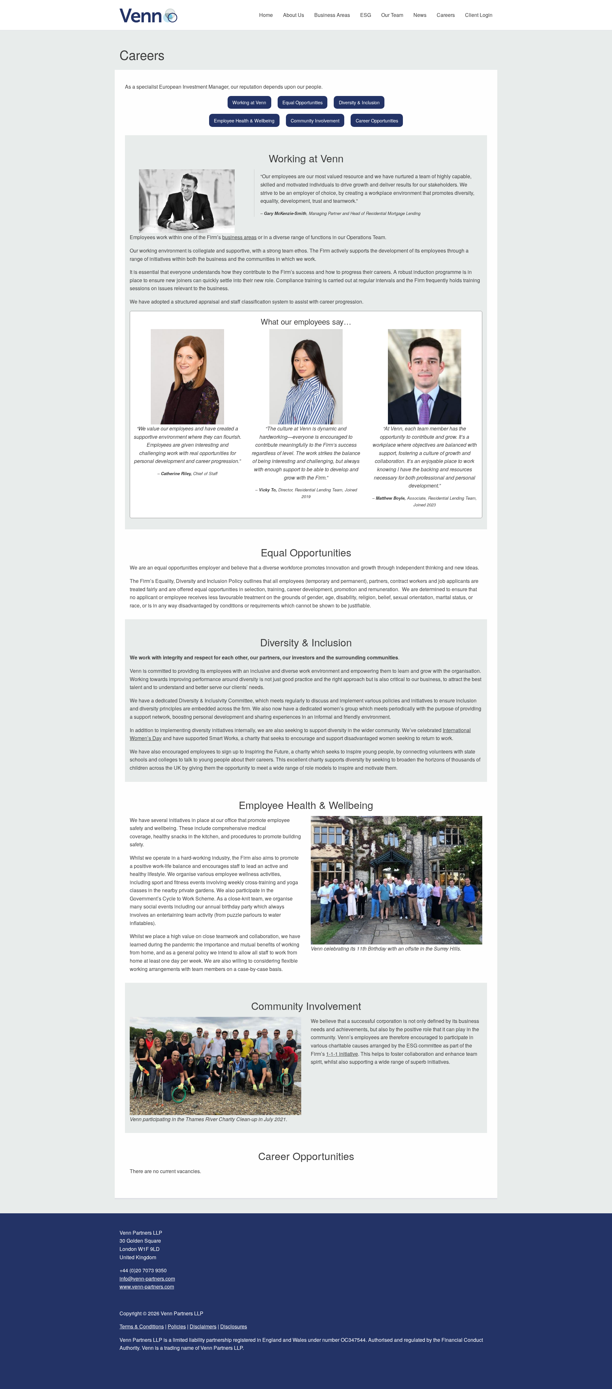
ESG (365, 14)
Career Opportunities (377, 120)
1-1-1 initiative (342, 1053)
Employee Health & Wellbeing (244, 120)
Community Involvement (315, 120)
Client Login (478, 14)
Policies (177, 1326)
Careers (446, 14)
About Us (293, 14)
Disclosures (233, 1326)
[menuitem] (266, 15)
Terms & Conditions (142, 1326)
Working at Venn (249, 102)
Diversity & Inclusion (359, 102)
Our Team (392, 14)
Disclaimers (203, 1326)
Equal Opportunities (302, 102)
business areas (239, 237)
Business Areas (332, 14)
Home (266, 14)
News (419, 14)
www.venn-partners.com (147, 1286)
